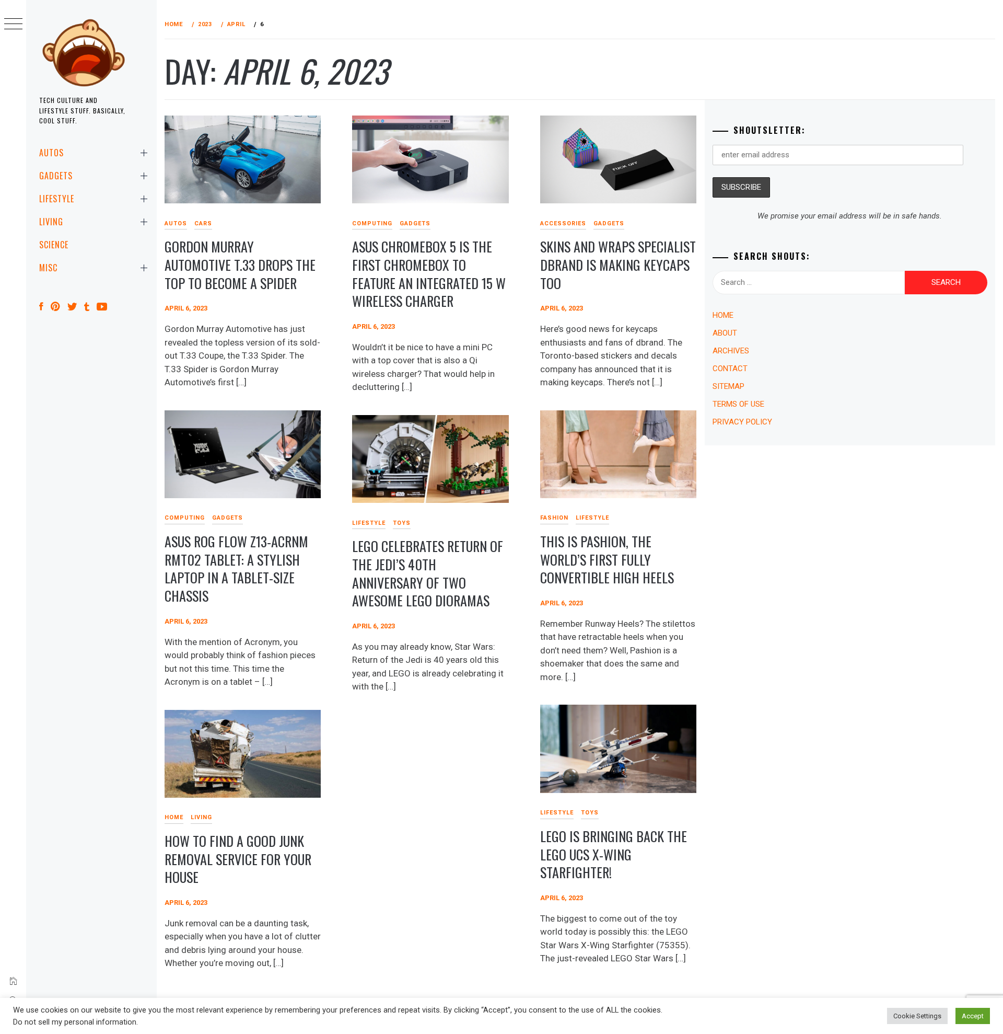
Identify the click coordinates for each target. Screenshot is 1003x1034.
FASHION (554, 517)
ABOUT (725, 333)
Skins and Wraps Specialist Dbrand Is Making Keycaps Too (618, 264)
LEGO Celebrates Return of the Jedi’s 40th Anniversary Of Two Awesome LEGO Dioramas (427, 573)
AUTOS (51, 152)
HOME (174, 817)
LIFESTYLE (56, 198)
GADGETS (56, 175)
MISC (48, 267)
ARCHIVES (731, 350)
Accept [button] (973, 1016)
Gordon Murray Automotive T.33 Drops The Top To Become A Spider (240, 264)
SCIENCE (53, 244)
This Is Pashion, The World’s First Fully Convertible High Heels (607, 559)
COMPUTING (372, 223)
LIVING (51, 221)
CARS (203, 223)
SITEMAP (728, 386)
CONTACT (730, 368)
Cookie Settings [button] (917, 1016)
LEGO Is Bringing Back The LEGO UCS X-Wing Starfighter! (613, 854)
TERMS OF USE (738, 404)
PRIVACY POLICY (742, 422)
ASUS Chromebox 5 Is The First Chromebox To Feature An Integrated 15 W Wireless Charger (429, 273)
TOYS (402, 523)
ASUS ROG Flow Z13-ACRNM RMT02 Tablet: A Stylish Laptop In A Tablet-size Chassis (236, 568)
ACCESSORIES (563, 223)
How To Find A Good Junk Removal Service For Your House (238, 859)
